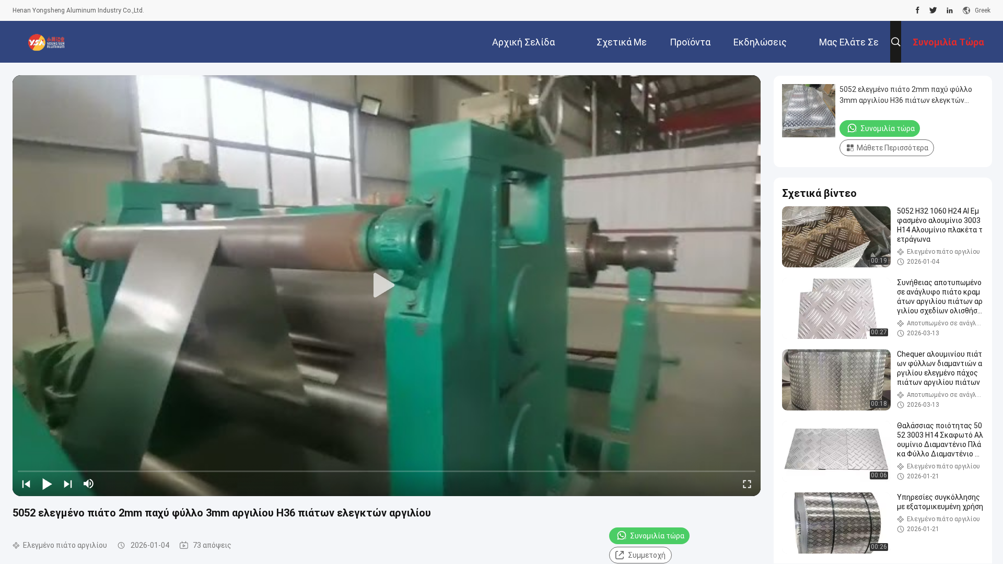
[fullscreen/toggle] (747, 483)
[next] (67, 483)
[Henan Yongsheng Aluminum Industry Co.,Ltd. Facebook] (917, 10)
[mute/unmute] (88, 483)
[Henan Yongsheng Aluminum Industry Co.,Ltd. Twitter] (933, 10)
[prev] (26, 483)
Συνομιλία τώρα (657, 536)
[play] (387, 286)
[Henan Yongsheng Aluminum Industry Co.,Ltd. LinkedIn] (950, 10)
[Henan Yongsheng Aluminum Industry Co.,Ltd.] (46, 42)
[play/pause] (47, 483)
